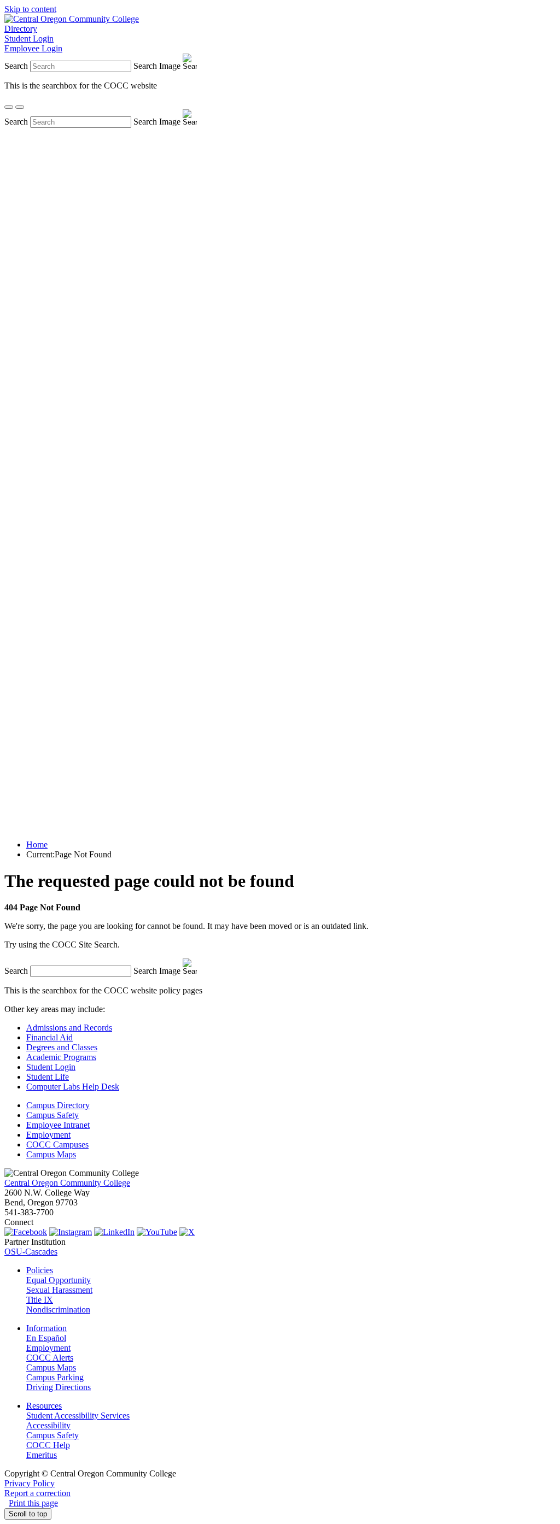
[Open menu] (19, 107)
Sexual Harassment (59, 1289)
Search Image (156, 65)
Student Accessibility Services (78, 1415)
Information (46, 1328)
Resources (44, 1405)
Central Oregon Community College (67, 1182)
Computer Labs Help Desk (72, 1086)
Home (37, 844)
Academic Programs (61, 1057)
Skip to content (30, 9)
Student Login (29, 38)
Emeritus (41, 1455)
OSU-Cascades (30, 1251)
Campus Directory (58, 1105)
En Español (46, 1338)
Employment (48, 1134)
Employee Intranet (58, 1124)
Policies (39, 1270)
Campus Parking (55, 1377)
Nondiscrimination (58, 1309)
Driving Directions (58, 1387)
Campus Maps (51, 1154)
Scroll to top (28, 1514)
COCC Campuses (57, 1144)
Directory (20, 28)
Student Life (47, 1076)
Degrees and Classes (61, 1047)
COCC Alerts (49, 1357)
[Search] (8, 107)
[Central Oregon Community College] (71, 18)
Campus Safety (52, 1115)
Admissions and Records (69, 1027)
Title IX (39, 1299)
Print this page (33, 1503)
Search (16, 65)
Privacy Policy (29, 1483)
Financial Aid (49, 1037)
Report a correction (37, 1493)
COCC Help (48, 1445)
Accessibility (48, 1425)
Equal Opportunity (58, 1280)
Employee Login (33, 48)
